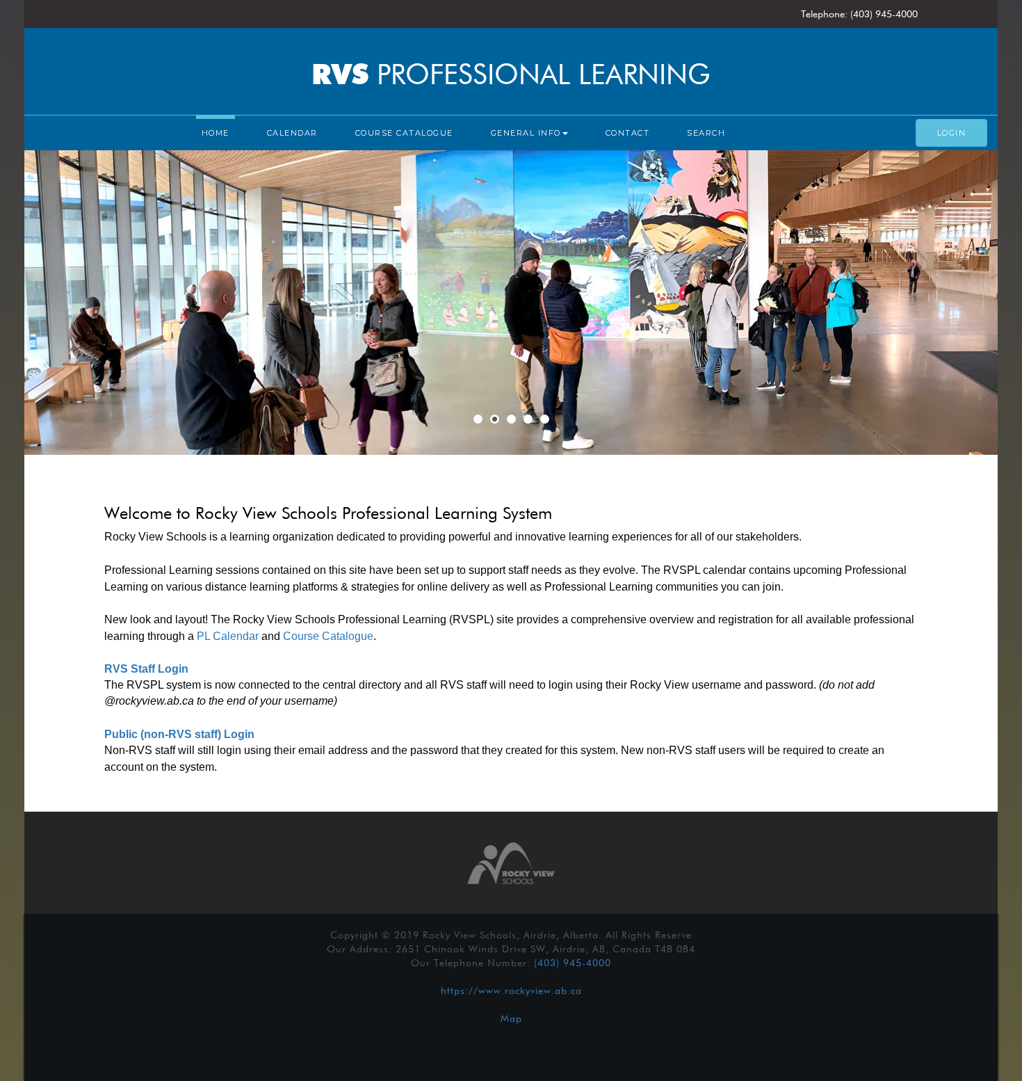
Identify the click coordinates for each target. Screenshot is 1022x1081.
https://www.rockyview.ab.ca (511, 990)
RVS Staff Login (146, 669)
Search (706, 133)
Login (951, 133)
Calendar (292, 133)
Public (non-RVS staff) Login (179, 734)
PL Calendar (228, 636)
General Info (526, 133)
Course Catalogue (404, 133)
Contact (628, 133)
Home (215, 133)
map (511, 1018)
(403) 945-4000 (572, 962)
